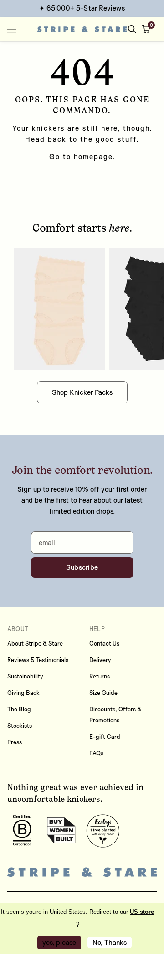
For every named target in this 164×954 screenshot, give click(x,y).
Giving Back (23, 692)
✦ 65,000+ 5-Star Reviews (81, 8)
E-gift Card (104, 736)
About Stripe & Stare (35, 643)
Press (14, 742)
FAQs (96, 753)
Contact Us (104, 643)
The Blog (19, 709)
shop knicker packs (82, 392)
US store (142, 911)
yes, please (59, 942)
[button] (148, 29)
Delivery (100, 659)
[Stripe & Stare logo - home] (82, 29)
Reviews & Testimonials (37, 659)
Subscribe (82, 567)
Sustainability (25, 676)
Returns (99, 676)
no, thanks (109, 942)
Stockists (19, 725)
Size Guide (103, 692)
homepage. (94, 156)
